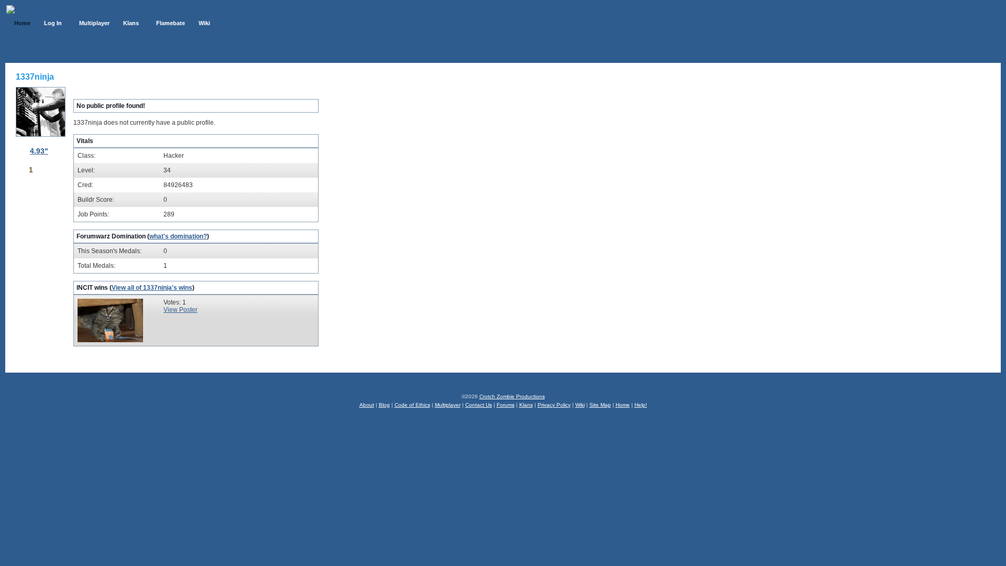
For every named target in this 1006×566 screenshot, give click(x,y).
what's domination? (178, 236)
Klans (526, 405)
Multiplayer (448, 405)
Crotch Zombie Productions (512, 396)
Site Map (600, 405)
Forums (506, 405)
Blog (384, 405)
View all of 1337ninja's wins (152, 287)
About (366, 405)
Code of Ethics (412, 405)
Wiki (580, 405)
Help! (641, 405)
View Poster (180, 309)
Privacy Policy (554, 405)
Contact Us (478, 405)
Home (623, 405)
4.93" (39, 151)
